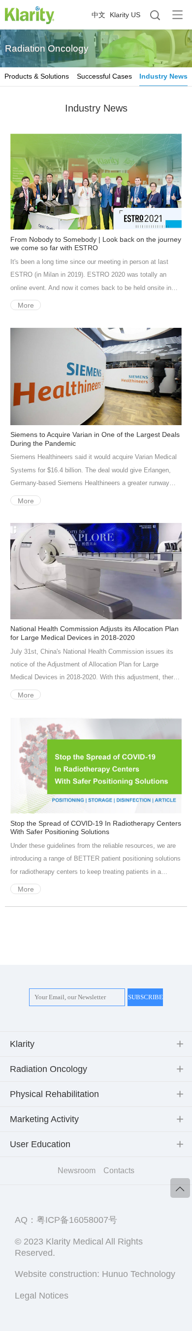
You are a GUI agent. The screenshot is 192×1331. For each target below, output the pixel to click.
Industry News (163, 76)
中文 (98, 15)
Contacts (118, 1170)
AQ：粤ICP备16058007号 (66, 1220)
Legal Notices (41, 1296)
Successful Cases (104, 76)
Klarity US (125, 15)
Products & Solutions (36, 76)
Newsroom (77, 1170)
